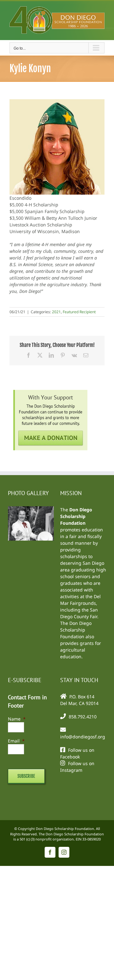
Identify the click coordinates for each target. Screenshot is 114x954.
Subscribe (26, 776)
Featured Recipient (79, 312)
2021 (56, 312)
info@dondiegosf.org (82, 737)
